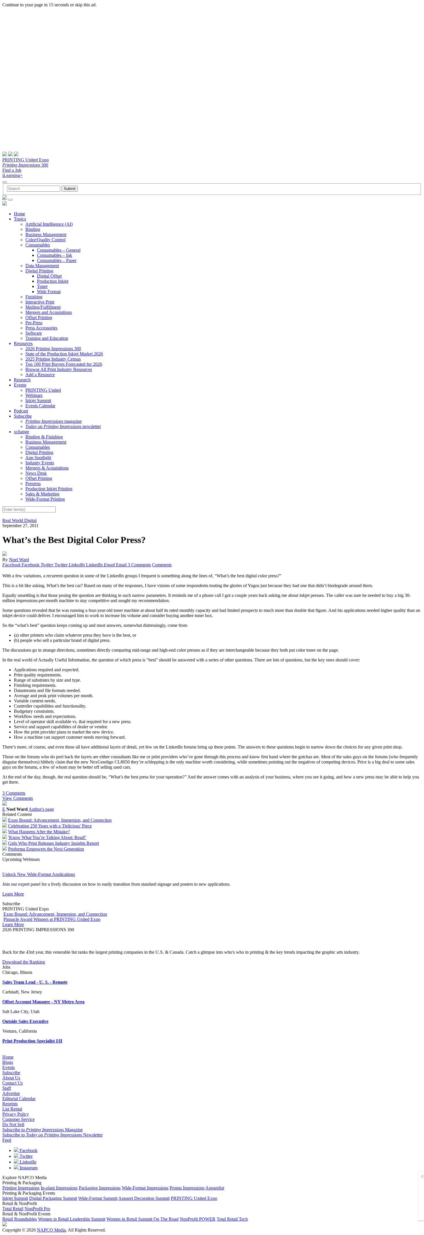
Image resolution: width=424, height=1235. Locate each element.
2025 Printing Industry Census (53, 359)
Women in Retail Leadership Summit (71, 1219)
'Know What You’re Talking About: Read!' (47, 837)
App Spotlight (38, 457)
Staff (6, 1088)
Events (20, 384)
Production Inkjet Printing (48, 488)
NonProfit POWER (197, 1219)
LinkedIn (27, 1161)
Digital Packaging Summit (53, 1198)
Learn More (13, 893)
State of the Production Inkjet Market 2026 (64, 353)
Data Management (42, 265)
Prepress (33, 483)
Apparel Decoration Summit (144, 1198)
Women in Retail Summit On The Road (142, 1219)
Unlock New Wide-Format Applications (38, 874)
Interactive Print (39, 301)
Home (19, 213)
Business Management (45, 234)
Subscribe (23, 416)
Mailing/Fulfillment (43, 307)
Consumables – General (58, 250)
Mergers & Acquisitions (47, 467)
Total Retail (12, 1208)
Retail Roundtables (19, 1219)
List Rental (12, 1108)
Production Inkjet (52, 281)
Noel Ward (19, 559)
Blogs (7, 1062)
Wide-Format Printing (45, 499)
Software (33, 333)
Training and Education (46, 338)
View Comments (17, 798)
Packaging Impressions (100, 1187)
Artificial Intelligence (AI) (49, 224)
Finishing (33, 296)
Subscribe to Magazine (42, 1129)
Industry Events (39, 462)
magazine (53, 421)
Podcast (21, 410)
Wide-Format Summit (97, 1198)
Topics (20, 218)
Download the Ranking (23, 961)
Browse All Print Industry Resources (58, 369)
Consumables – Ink (54, 255)
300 (25, 165)
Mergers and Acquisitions (48, 312)
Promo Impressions (187, 1187)
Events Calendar (40, 405)
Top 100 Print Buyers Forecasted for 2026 (63, 364)
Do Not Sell (13, 1124)
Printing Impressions (21, 1187)
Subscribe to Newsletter (52, 1134)
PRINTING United (43, 390)
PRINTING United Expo (25, 159)
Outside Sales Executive (25, 1021)
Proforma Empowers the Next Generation (46, 848)
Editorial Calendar (18, 1098)
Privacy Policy (15, 1114)
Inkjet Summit (38, 400)
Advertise (11, 1093)
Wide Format (49, 291)
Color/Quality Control (45, 239)
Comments (162, 564)
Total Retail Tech (232, 1219)
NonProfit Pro (37, 1208)
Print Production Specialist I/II (32, 1040)
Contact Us (12, 1083)
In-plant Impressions (59, 1187)
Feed (6, 1140)
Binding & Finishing (44, 436)
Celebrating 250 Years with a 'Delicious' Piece (50, 825)
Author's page (41, 809)
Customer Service (18, 1119)
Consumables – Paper (56, 260)
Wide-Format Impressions (145, 1187)
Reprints (10, 1103)
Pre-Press (33, 322)
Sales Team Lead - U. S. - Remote (34, 982)
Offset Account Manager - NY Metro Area (43, 1001)
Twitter (25, 1156)
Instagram (27, 1167)
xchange (21, 431)
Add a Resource (40, 374)
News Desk (36, 473)
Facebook (27, 1150)
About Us (11, 1077)
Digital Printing (39, 270)
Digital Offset (49, 276)
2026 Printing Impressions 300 (53, 348)
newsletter (63, 426)
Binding (32, 229)
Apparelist (214, 1187)
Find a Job (11, 170)
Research (22, 379)
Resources (23, 343)
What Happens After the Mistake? (39, 831)
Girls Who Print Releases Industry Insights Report (53, 843)
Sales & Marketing (42, 493)
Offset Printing (38, 317)
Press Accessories (41, 327)
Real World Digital (19, 520)
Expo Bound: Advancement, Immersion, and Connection (60, 820)
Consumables (37, 244)
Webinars (33, 395)
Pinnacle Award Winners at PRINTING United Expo (51, 919)
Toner (42, 286)
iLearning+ (12, 175)
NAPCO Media (51, 1230)
